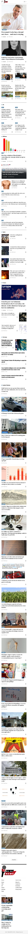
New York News (5, 411)
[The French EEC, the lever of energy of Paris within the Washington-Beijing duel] (23, 329)
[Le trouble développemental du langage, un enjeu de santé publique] (14, 670)
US (3, 104)
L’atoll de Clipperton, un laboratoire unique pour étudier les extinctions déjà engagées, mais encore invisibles (13, 508)
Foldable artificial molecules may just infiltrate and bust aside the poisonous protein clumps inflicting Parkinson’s (6, 113)
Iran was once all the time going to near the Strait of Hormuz (13, 173)
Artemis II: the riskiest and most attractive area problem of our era (18, 248)
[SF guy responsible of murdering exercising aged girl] (14, 449)
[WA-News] (6, 1)
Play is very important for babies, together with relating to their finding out (6, 127)
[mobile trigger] (2, 1)
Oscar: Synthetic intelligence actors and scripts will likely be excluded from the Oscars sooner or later (13, 368)
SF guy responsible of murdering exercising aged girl (6, 908)
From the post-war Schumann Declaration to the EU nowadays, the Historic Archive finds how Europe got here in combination (13, 305)
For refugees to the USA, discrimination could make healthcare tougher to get (21, 127)
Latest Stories (6, 385)
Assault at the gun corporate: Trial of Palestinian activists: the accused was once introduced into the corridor (6, 68)
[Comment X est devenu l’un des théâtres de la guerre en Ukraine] (14, 571)
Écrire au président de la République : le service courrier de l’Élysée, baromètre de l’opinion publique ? (13, 705)
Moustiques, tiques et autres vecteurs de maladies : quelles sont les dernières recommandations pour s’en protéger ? (11, 656)
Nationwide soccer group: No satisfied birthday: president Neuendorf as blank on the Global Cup (7, 342)
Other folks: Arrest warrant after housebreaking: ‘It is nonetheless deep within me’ (20, 68)
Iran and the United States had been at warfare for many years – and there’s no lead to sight (18, 260)
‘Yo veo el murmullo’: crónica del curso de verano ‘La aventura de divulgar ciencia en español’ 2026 (12, 631)
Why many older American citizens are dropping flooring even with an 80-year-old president (20, 112)
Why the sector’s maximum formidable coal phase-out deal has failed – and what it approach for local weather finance (14, 213)
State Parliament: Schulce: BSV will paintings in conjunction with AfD (13, 361)
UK (2, 191)
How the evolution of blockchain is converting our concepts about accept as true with (13, 157)
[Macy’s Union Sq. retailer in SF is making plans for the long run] (14, 426)
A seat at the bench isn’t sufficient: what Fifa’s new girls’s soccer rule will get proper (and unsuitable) (13, 203)
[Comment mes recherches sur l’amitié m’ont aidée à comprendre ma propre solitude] (14, 817)
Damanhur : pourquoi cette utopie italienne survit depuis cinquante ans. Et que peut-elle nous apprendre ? (12, 730)
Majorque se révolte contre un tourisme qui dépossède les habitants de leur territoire (12, 557)
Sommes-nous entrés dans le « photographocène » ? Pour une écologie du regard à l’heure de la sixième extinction (12, 852)
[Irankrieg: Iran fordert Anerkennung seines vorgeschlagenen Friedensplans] (14, 48)
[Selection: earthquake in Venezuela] (5, 238)
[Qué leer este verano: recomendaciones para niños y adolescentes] (14, 745)
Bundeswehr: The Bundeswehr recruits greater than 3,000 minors (20, 87)
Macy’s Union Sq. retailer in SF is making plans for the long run (6, 925)
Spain (4, 232)
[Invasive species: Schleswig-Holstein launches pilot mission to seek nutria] (7, 94)
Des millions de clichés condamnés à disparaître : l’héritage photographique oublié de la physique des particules (14, 533)
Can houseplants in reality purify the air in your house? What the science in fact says (13, 194)
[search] (21, 1)
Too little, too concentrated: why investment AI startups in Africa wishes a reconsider (13, 483)
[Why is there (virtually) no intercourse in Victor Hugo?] (23, 317)
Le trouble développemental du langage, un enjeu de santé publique (12, 680)
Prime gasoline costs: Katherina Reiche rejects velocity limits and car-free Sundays (13, 353)
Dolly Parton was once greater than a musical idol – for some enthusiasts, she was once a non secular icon (13, 389)
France (3, 480)
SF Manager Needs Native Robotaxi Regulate (12, 413)
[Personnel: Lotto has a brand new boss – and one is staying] (14, 17)
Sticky (10, 411)
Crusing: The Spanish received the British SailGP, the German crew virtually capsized (12, 376)
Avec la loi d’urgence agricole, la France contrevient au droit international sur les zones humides (13, 605)
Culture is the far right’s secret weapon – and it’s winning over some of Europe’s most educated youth (13, 779)
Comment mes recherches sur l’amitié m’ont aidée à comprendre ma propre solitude (12, 827)
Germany (4, 29)
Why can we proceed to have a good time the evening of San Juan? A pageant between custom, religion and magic (17, 273)
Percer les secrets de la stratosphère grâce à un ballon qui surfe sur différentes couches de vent (13, 803)
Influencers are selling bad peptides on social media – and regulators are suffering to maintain (19, 183)
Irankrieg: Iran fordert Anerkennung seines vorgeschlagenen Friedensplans (12, 58)
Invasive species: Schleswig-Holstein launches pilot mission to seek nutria (6, 87)
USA (2, 107)
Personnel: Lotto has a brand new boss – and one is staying (12, 33)
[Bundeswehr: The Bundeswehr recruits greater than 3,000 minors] (21, 94)
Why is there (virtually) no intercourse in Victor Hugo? (8, 314)
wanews (4, 36)
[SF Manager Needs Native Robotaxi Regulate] (14, 404)
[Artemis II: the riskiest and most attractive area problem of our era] (5, 250)
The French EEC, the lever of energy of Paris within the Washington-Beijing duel (8, 327)
